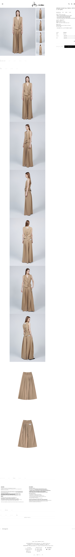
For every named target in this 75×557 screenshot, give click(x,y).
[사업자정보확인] (37, 544)
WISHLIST (58, 46)
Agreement (39, 541)
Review (20, 60)
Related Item (2, 60)
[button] (40, 54)
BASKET (62, 46)
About (33, 541)
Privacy (43, 541)
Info (9, 60)
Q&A (25, 60)
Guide (15, 60)
